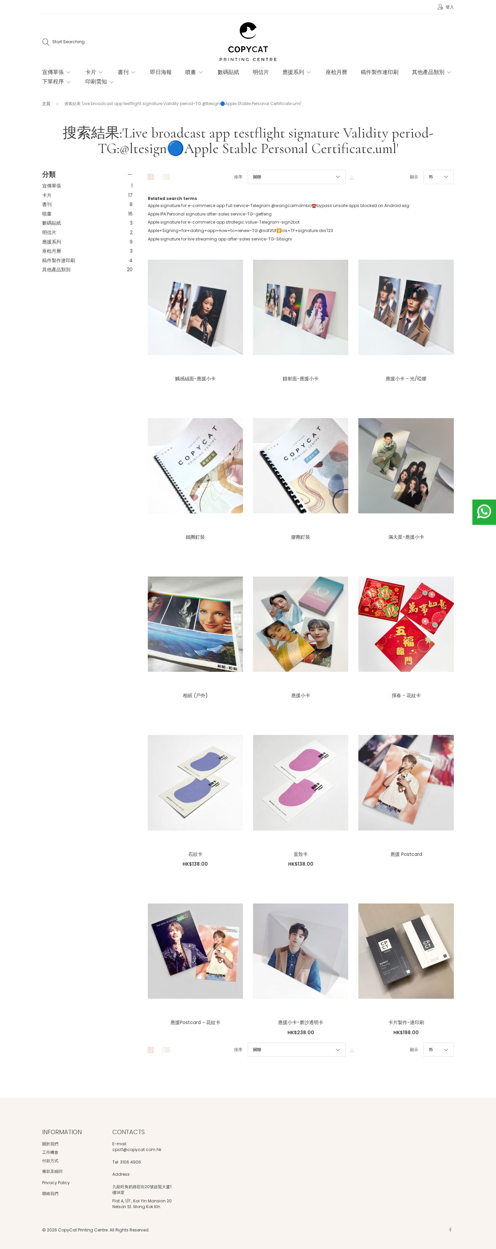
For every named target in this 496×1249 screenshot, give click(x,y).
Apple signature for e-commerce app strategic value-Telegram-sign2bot (224, 222)
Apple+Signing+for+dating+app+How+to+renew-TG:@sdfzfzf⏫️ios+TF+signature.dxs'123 (240, 230)
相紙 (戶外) (195, 695)
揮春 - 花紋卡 (406, 695)
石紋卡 (195, 854)
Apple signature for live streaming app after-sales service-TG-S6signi (220, 239)
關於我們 (50, 1144)
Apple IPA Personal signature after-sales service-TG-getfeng (210, 214)
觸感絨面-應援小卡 (195, 378)
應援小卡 (300, 695)
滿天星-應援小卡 (406, 537)
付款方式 (50, 1161)
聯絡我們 (50, 1193)
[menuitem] (57, 72)
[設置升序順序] (352, 177)
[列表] (166, 177)
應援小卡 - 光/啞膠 (406, 378)
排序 (238, 177)
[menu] (241, 81)
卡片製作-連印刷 (406, 1022)
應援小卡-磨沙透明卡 (300, 1022)
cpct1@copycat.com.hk (136, 1149)
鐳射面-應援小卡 (301, 378)
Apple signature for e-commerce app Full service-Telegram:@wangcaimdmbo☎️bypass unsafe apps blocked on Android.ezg (278, 205)
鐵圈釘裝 (195, 537)
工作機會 (50, 1152)
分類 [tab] (49, 174)
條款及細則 (52, 1171)
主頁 (46, 103)
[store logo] (248, 42)
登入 (449, 7)
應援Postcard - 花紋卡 (195, 1022)
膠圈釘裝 (300, 537)
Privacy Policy (56, 1183)
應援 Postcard (406, 854)
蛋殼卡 (301, 854)
